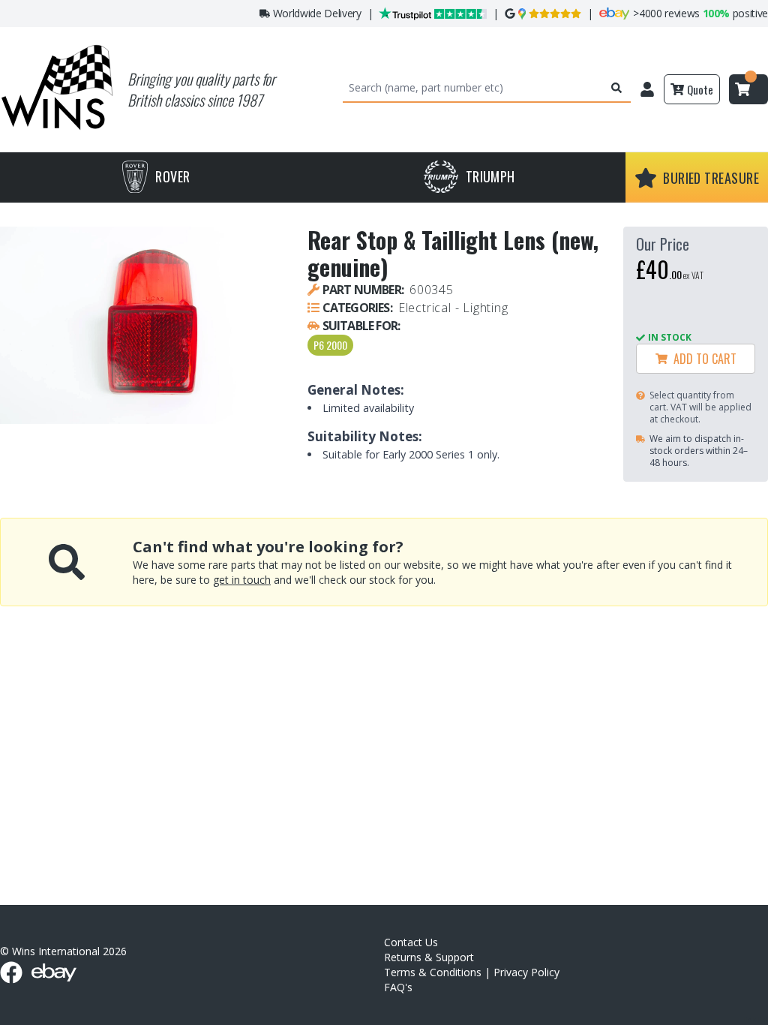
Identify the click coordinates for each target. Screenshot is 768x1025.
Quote (700, 89)
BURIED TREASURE (711, 178)
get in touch (242, 580)
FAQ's (398, 987)
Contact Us (411, 942)
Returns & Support (429, 957)
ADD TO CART (702, 359)
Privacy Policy (527, 972)
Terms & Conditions (433, 972)
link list (755, 1019)
